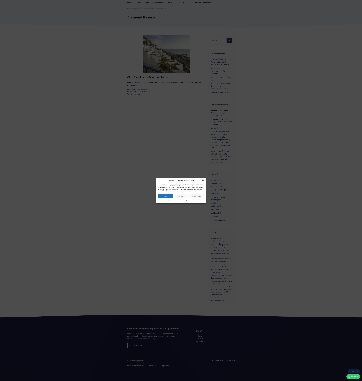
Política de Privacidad (183, 200)
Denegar (181, 196)
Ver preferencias (196, 196)
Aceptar (165, 196)
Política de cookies (172, 200)
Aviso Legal (191, 200)
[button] (203, 180)
